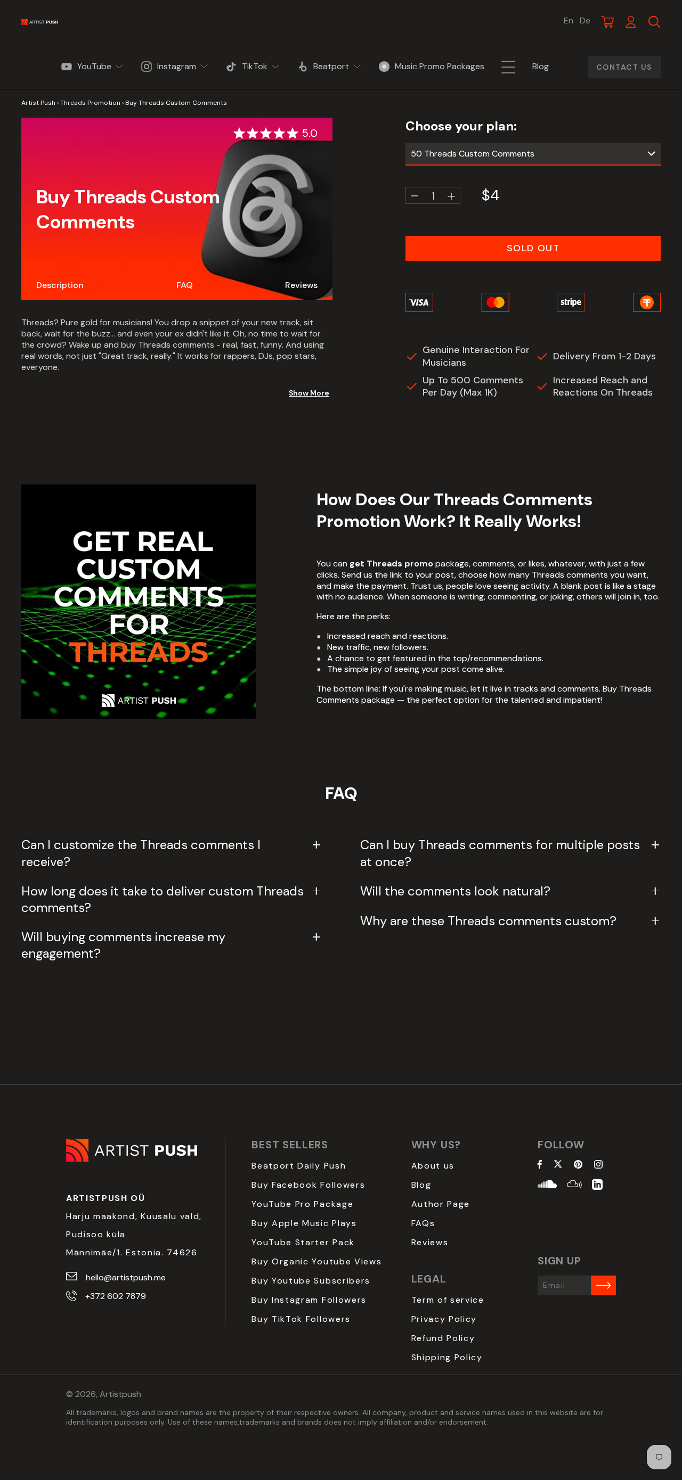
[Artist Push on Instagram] (598, 1165)
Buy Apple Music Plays (303, 1223)
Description (60, 285)
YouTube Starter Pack (303, 1242)
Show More (309, 392)
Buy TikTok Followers (301, 1319)
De (585, 20)
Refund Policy (443, 1338)
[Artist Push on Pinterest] (578, 1165)
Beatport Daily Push (298, 1165)
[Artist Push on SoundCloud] (547, 1186)
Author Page (440, 1204)
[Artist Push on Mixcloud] (574, 1186)
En (568, 20)
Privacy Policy (444, 1319)
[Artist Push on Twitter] (558, 1165)
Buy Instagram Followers (309, 1299)
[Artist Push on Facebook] (540, 1165)
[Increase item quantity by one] (451, 195)
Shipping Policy (447, 1357)
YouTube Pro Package (302, 1204)
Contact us (624, 67)
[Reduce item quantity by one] (414, 195)
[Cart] (607, 21)
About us (432, 1165)
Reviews (301, 285)
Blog (421, 1184)
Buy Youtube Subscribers (310, 1280)
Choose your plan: (461, 126)
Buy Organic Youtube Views (316, 1261)
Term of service (447, 1299)
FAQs (423, 1223)
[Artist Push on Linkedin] (597, 1186)
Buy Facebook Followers (308, 1184)
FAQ (184, 285)
